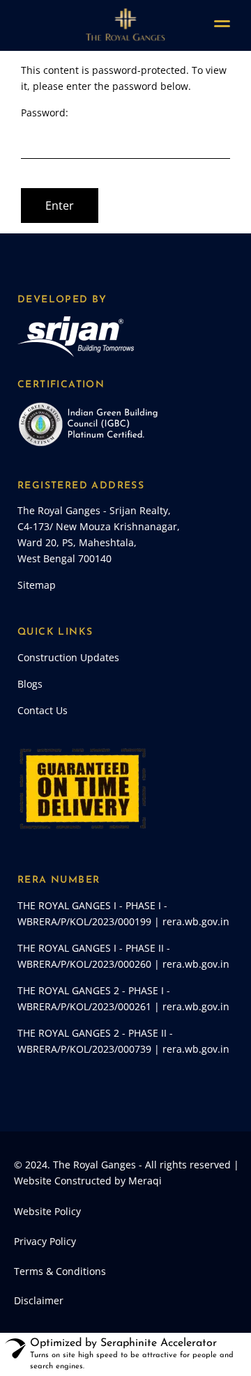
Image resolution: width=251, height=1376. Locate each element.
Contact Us (42, 710)
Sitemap (36, 585)
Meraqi (145, 1180)
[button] (216, 1338)
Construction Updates (68, 657)
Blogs (30, 683)
